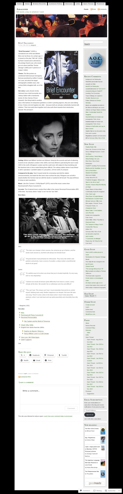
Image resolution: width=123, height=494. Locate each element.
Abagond (22, 9)
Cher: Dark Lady (90, 194)
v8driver (88, 110)
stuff (25, 373)
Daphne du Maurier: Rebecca (33, 331)
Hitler (94, 84)
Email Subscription (93, 399)
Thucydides (90, 473)
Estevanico (102, 135)
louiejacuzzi (89, 79)
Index (88, 332)
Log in (87, 307)
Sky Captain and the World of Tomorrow (37, 321)
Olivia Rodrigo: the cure (92, 159)
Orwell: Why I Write (27, 325)
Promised (100, 4)
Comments (103, 9)
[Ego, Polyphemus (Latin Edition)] (103, 443)
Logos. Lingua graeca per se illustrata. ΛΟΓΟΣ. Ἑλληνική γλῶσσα (92, 449)
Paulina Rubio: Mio (91, 147)
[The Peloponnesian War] (103, 477)
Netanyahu (98, 79)
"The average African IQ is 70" (94, 269)
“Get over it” (101, 88)
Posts (94, 9)
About (27, 4)
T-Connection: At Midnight (93, 238)
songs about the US (91, 177)
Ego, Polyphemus (90, 437)
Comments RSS (25, 377)
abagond (33, 45)
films (22, 313)
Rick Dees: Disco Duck (92, 161)
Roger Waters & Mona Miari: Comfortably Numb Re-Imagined (96, 112)
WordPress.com (90, 314)
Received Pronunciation (29, 317)
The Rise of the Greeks (92, 428)
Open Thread (88, 4)
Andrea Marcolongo (92, 467)
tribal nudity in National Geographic (96, 287)
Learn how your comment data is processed (58, 416)
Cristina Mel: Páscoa (92, 227)
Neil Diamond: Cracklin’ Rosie (94, 198)
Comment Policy (55, 4)
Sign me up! (89, 414)
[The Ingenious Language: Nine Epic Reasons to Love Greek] (103, 465)
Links (78, 4)
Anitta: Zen (89, 229)
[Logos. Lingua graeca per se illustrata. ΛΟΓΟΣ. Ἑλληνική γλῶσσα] (103, 450)
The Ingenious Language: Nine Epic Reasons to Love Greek (92, 462)
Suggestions (90, 393)
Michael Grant (90, 431)
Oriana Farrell (90, 266)
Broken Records (39, 4)
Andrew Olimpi (91, 440)
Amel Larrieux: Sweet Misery (94, 156)
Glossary (69, 4)
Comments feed (90, 312)
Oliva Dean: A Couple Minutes (94, 196)
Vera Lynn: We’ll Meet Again (30, 337)
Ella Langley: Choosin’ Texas (94, 203)
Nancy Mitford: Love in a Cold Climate (36, 333)
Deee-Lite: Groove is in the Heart (95, 149)
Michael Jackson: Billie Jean (94, 201)
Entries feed (89, 309)
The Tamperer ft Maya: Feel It (94, 224)
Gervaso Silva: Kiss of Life (97, 138)
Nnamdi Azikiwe (90, 117)
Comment (71, 408)
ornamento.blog (90, 91)
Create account (90, 305)
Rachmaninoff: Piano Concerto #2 (32, 315)
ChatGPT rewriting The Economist (96, 166)
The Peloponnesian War (92, 471)
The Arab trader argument (93, 276)
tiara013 (88, 86)
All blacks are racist (98, 107)
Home (19, 4)
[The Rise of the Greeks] (103, 434)
